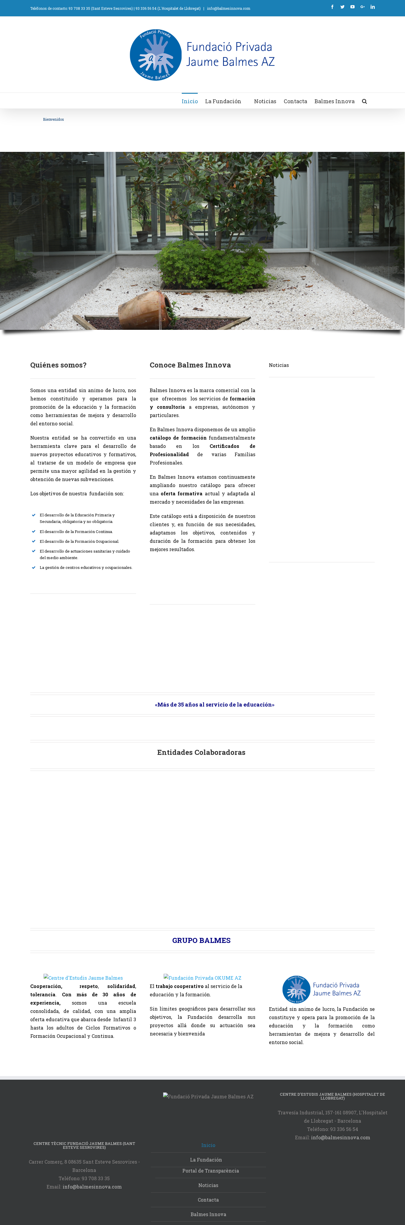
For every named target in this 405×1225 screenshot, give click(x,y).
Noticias (208, 1185)
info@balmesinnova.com (228, 8)
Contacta (208, 1200)
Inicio (208, 1145)
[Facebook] (332, 7)
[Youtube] (352, 7)
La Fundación (206, 1159)
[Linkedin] (373, 7)
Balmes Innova (208, 1214)
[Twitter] (342, 7)
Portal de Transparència (210, 1170)
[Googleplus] (363, 7)
